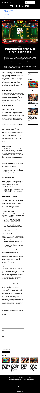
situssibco (6, 67)
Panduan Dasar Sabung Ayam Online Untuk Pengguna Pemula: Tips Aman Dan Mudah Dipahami (34, 368)
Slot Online (6, 14)
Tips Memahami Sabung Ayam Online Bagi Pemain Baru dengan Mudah (32, 118)
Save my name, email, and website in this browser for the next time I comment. (13, 348)
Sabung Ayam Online (8, 10)
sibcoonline (28, 66)
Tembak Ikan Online (8, 16)
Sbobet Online (7, 11)
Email (3, 336)
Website (3, 342)
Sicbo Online (6, 13)
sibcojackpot (23, 66)
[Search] (37, 2)
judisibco (9, 66)
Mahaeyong (20, 6)
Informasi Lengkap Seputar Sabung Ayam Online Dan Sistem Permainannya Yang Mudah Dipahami (33, 104)
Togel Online (6, 17)
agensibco (6, 66)
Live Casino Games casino (32, 125)
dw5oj (20, 63)
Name (3, 330)
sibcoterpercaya (33, 66)
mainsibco (13, 66)
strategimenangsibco (11, 67)
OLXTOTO (22, 391)
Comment (4, 314)
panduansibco (17, 66)
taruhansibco (18, 67)
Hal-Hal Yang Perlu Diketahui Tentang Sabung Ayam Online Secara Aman (33, 91)
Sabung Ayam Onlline (31, 102)
